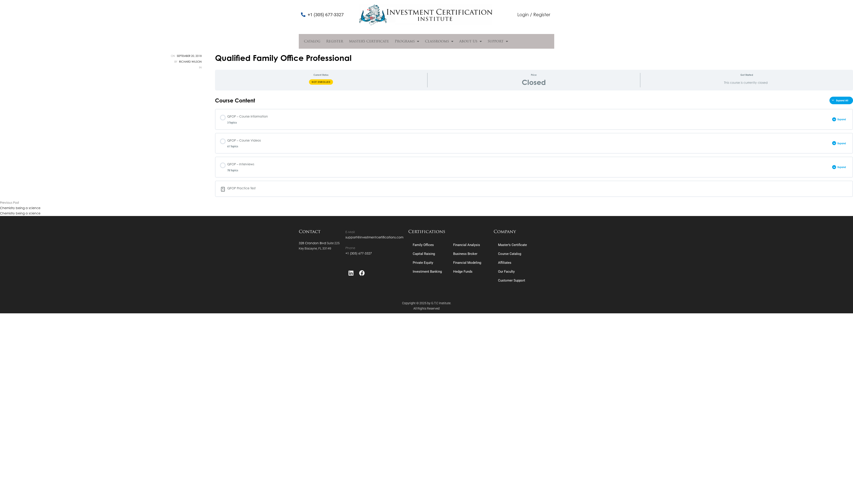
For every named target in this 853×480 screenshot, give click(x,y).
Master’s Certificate (369, 41)
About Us (468, 41)
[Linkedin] (351, 272)
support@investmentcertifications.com (374, 237)
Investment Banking (427, 272)
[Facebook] (362, 272)
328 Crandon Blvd (312, 243)
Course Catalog (509, 254)
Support (496, 41)
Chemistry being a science (20, 208)
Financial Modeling (467, 263)
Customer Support (511, 280)
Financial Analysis (466, 245)
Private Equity (423, 263)
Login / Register (533, 14)
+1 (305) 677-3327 (358, 253)
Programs (405, 41)
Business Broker (465, 254)
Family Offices (423, 245)
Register (334, 41)
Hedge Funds (462, 272)
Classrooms (437, 41)
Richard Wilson (190, 61)
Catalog (312, 41)
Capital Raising (424, 254)
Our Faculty (506, 272)
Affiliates (504, 263)
